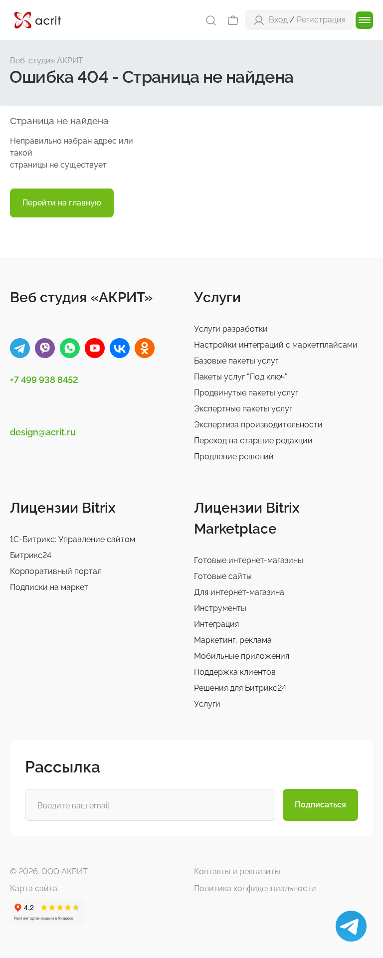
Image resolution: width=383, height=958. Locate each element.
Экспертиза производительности (258, 424)
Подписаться (320, 804)
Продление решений (234, 456)
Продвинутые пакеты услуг (246, 392)
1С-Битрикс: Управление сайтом (72, 539)
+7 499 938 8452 (44, 380)
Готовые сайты (223, 576)
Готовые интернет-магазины (248, 560)
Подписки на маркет (49, 587)
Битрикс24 (30, 555)
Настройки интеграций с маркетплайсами (276, 345)
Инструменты (220, 608)
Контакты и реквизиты (237, 871)
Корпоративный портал (56, 571)
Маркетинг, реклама (233, 640)
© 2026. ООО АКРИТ (49, 871)
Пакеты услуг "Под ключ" (240, 377)
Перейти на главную (61, 202)
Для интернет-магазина (239, 592)
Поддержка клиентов (235, 672)
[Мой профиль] (259, 19)
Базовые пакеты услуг (236, 361)
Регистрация (321, 19)
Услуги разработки (231, 329)
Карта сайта (33, 888)
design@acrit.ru (43, 432)
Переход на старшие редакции (253, 440)
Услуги (207, 704)
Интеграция (216, 624)
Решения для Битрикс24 (240, 688)
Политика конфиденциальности (255, 888)
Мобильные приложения (241, 656)
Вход (278, 19)
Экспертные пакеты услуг (243, 408)
